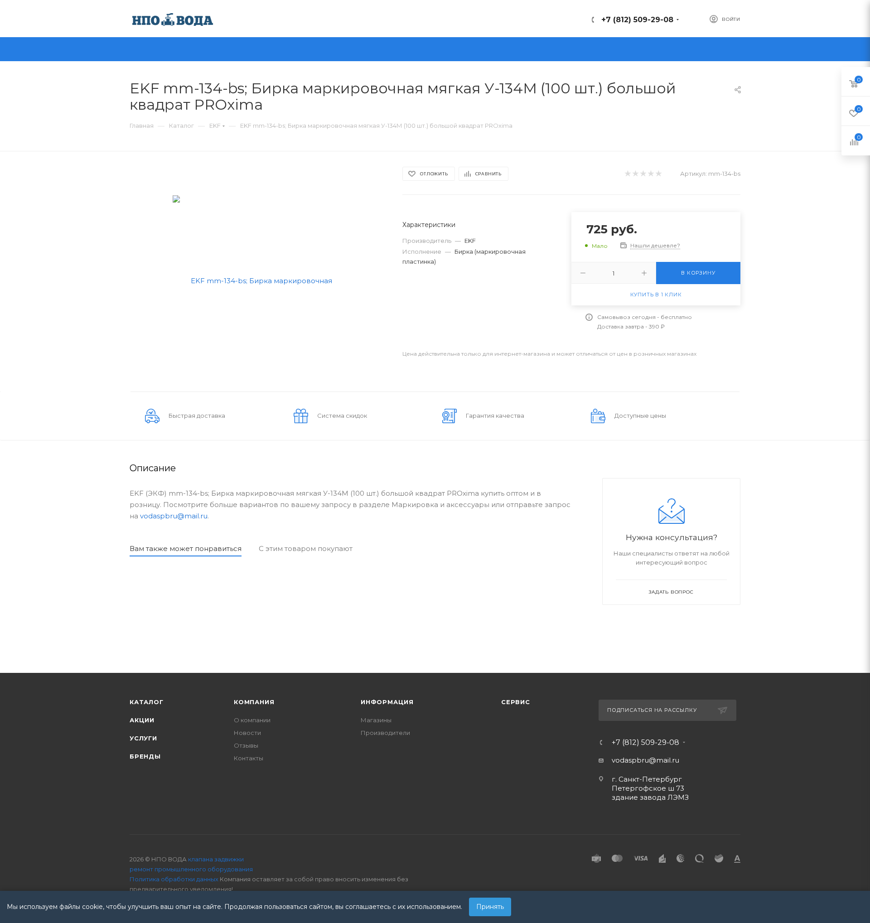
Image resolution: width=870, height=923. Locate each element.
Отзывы (246, 745)
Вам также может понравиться (186, 548)
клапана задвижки (216, 859)
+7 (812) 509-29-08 (637, 19)
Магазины (376, 720)
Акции (142, 720)
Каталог (147, 702)
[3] (643, 173)
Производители (385, 732)
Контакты (248, 758)
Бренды (145, 756)
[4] (650, 173)
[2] (635, 173)
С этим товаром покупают (306, 548)
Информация (387, 702)
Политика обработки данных (174, 879)
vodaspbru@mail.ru (174, 516)
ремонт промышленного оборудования (191, 869)
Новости (247, 732)
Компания (254, 702)
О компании (252, 720)
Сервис (515, 702)
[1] (627, 173)
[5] (658, 173)
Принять (490, 907)
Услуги (143, 738)
